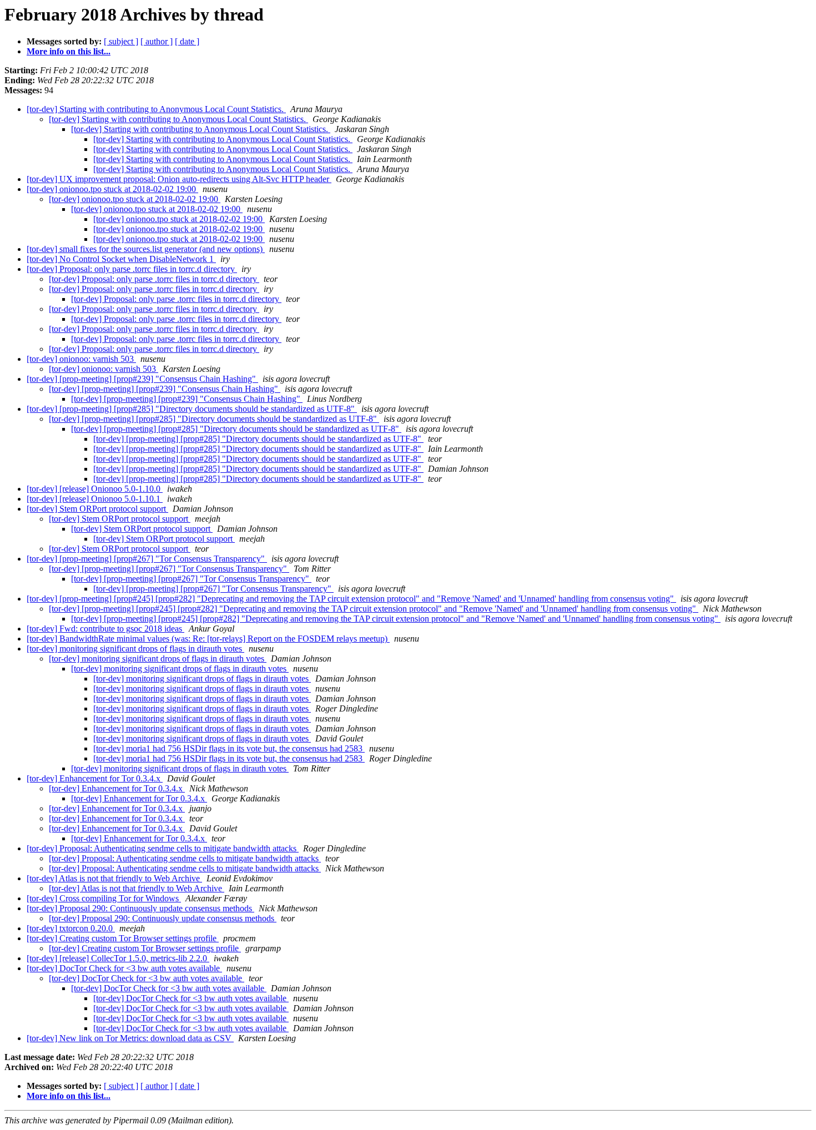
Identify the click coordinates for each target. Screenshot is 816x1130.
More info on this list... (68, 51)
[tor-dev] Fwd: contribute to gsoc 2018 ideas (105, 628)
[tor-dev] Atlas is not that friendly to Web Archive (114, 878)
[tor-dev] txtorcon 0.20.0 (71, 928)
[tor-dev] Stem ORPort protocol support (97, 508)
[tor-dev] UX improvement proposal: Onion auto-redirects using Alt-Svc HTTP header (179, 179)
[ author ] (156, 41)
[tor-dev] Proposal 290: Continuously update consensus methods (140, 908)
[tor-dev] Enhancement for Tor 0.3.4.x (95, 778)
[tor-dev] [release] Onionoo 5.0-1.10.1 (95, 498)
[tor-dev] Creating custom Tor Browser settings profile (123, 938)
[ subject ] (121, 41)
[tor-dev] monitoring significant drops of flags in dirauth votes (135, 648)
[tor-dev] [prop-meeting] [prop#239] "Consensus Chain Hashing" (142, 379)
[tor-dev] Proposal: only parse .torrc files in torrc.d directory (132, 269)
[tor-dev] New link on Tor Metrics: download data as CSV (130, 1038)
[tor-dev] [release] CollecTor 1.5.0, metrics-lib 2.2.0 (118, 958)
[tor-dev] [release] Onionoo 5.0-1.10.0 (95, 488)
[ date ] (187, 41)
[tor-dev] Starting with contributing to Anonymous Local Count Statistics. (156, 109)
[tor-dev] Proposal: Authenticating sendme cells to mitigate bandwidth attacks (163, 848)
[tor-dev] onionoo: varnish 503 (81, 359)
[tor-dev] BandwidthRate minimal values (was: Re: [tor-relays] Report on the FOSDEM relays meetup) (208, 638)
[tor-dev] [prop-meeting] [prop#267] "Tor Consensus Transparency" (147, 558)
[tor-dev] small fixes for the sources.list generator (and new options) (146, 249)
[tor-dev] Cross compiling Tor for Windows (104, 898)
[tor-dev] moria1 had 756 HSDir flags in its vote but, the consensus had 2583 (229, 748)
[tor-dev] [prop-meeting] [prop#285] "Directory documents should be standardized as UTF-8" (192, 408)
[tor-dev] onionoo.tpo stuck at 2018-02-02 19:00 (112, 189)
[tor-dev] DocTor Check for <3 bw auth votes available (124, 968)
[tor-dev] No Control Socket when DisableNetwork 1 (121, 259)
